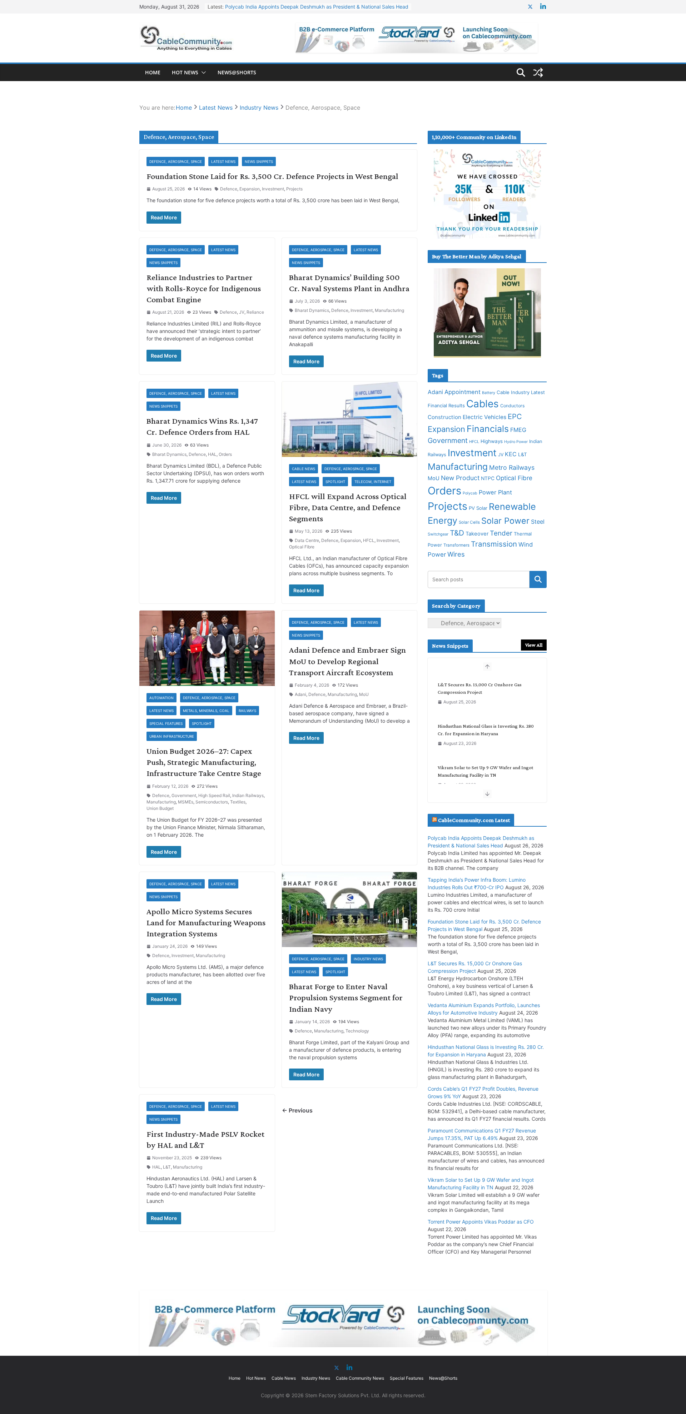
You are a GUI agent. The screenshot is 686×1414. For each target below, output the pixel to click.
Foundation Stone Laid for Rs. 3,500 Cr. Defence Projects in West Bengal (272, 176)
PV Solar (478, 508)
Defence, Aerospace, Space (175, 161)
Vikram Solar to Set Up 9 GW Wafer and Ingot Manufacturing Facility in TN (485, 729)
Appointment (462, 391)
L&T (167, 1167)
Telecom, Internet (372, 481)
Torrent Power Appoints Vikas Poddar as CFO (485, 767)
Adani (300, 694)
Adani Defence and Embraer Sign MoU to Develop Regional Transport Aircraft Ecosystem (347, 661)
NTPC (487, 478)
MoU (364, 694)
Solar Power (505, 521)
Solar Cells (469, 522)
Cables (482, 404)
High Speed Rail (214, 795)
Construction (444, 417)
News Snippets (259, 161)
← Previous (297, 1110)
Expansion (249, 188)
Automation (161, 698)
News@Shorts (237, 72)
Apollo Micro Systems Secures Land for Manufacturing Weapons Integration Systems (205, 922)
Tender (501, 533)
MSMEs (185, 802)
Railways (247, 710)
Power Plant (495, 492)
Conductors (512, 405)
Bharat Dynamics (312, 310)
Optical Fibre (301, 546)
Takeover (477, 534)
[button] (202, 73)
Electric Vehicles (484, 417)
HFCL (368, 540)
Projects (294, 188)
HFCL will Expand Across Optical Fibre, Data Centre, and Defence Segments (348, 507)
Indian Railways (248, 795)
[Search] (538, 579)
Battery (488, 392)
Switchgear (438, 534)
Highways (492, 441)
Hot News (185, 72)
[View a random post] (538, 72)
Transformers (456, 545)
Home (152, 72)
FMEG (518, 429)
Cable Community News (360, 1378)
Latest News (223, 161)
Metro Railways (512, 467)
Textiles (237, 802)
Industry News (368, 959)
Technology (357, 1031)
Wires (456, 554)
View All (533, 645)
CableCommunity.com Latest (474, 820)
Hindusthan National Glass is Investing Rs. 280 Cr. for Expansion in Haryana (486, 688)
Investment (273, 188)
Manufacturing (389, 310)
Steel (538, 521)
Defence (228, 188)
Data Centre (307, 540)
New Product (460, 478)
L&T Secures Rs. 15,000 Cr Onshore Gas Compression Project (297, 7)
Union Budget (160, 808)
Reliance (255, 312)
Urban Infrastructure (171, 736)
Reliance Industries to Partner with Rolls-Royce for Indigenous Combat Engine (203, 288)
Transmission (494, 543)
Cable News (303, 469)
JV (241, 312)
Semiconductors (211, 802)
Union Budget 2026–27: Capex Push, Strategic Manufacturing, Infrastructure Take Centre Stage (203, 762)
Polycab (470, 493)
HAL (212, 454)
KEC (511, 454)
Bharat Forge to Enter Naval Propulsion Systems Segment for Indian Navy (346, 997)
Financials (488, 428)
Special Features (166, 723)
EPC (515, 416)
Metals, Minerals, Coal (206, 710)
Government (184, 795)
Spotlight (335, 481)
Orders (225, 454)
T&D (457, 532)
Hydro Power (516, 441)
